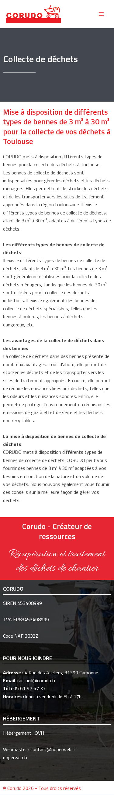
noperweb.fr (15, 757)
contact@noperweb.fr (53, 749)
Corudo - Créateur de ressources (57, 531)
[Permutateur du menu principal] (101, 14)
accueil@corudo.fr (37, 680)
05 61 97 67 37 (29, 688)
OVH (39, 733)
